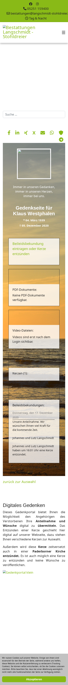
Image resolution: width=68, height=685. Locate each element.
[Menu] (63, 32)
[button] (56, 76)
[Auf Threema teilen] (61, 133)
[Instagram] (37, 4)
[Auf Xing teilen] (26, 133)
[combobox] (34, 114)
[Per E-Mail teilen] (43, 133)
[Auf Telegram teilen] (61, 139)
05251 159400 (38, 8)
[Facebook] (30, 4)
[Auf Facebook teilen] (10, 133)
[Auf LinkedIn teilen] (17, 133)
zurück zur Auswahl (19, 481)
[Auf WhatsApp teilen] (52, 133)
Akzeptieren (34, 679)
